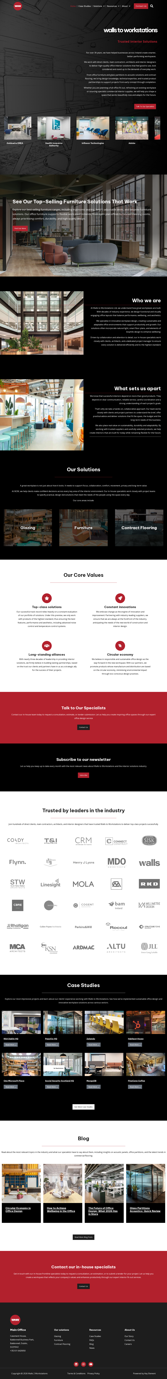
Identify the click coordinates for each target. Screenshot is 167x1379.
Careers (128, 1344)
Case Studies (84, 6)
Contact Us (130, 1340)
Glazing (57, 1336)
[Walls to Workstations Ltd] (18, 6)
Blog (91, 1344)
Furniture (58, 1340)
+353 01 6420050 (18, 1350)
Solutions (97, 6)
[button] (151, 6)
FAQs (91, 1340)
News (92, 1348)
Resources (112, 6)
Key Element (150, 1373)
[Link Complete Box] (25, 134)
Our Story (129, 1336)
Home (73, 6)
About (125, 6)
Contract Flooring (62, 1344)
